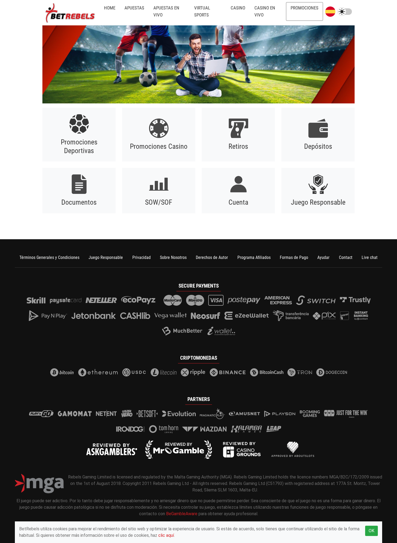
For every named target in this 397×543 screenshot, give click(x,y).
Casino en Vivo (264, 11)
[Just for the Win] (346, 413)
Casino (238, 8)
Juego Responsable (318, 202)
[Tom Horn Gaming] (164, 429)
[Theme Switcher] (345, 11)
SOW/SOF (158, 202)
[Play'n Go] (41, 413)
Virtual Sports (202, 11)
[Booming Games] (310, 413)
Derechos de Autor (212, 257)
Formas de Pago (294, 257)
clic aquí (166, 535)
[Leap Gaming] (273, 429)
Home (109, 8)
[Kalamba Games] (246, 429)
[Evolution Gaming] (179, 413)
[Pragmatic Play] (212, 413)
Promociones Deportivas (79, 146)
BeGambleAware (181, 513)
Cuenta (238, 202)
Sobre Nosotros (173, 257)
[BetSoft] (147, 413)
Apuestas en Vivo (166, 11)
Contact (345, 257)
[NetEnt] (106, 413)
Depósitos (318, 146)
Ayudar (323, 257)
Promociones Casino (158, 146)
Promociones (304, 8)
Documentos (79, 202)
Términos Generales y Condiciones (49, 257)
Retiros (238, 146)
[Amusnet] (244, 413)
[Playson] (280, 413)
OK (371, 530)
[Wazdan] (204, 429)
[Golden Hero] (127, 413)
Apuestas (134, 8)
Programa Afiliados (254, 257)
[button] (330, 11)
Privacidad (141, 257)
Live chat (370, 257)
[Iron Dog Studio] (130, 429)
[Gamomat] (75, 413)
